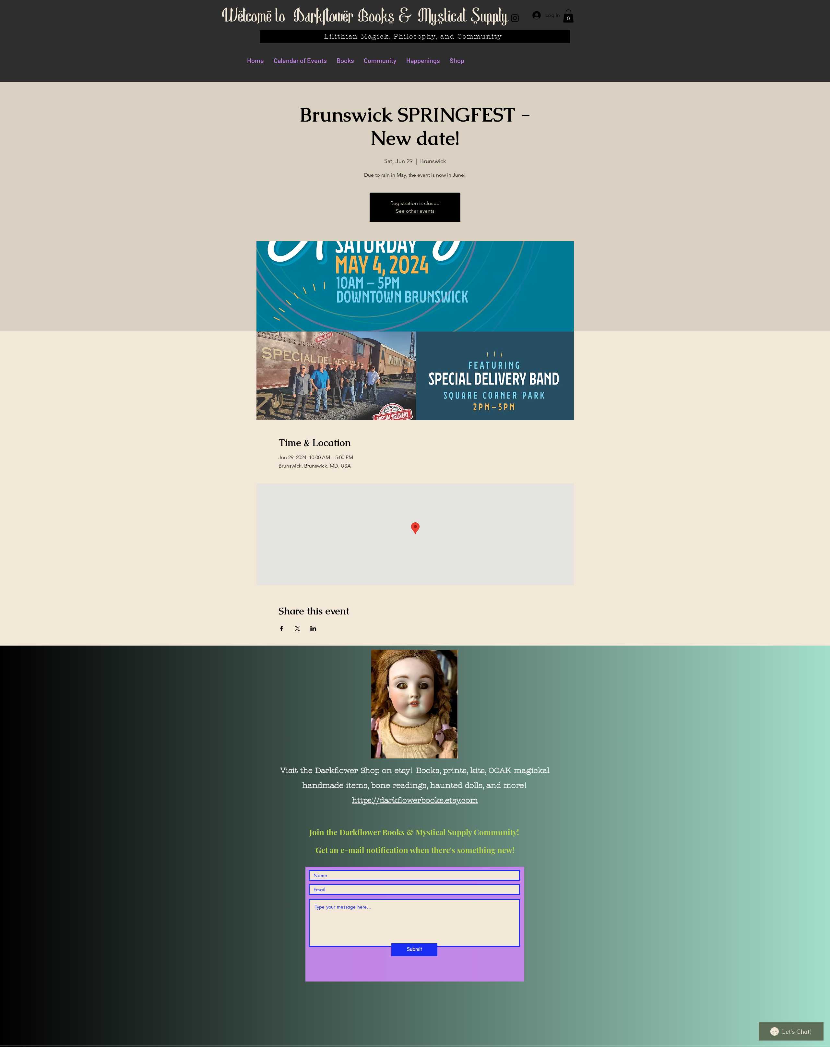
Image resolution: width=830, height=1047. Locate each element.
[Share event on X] (297, 628)
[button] (568, 16)
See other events (415, 211)
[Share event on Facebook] (282, 628)
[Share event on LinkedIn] (313, 628)
